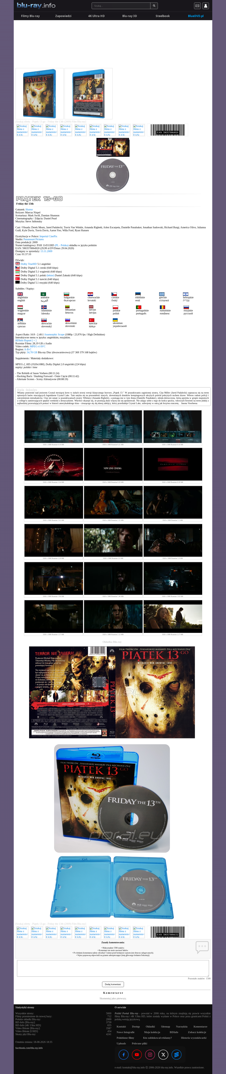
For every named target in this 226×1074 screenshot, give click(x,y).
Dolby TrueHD (29, 264)
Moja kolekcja (152, 1032)
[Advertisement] (113, 45)
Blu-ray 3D (129, 16)
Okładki (150, 1026)
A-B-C (27, 349)
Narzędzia (181, 1026)
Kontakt (121, 1026)
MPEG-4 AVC (37, 346)
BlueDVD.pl (196, 16)
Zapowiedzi (63, 16)
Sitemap (165, 1026)
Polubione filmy (125, 1037)
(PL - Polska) (61, 245)
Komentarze (200, 1026)
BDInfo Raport (25, 340)
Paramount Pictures (33, 239)
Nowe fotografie (126, 1032)
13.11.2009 (46, 251)
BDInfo (174, 1032)
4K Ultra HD (96, 16)
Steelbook (163, 16)
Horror (29, 209)
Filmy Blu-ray (30, 16)
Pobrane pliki (139, 1043)
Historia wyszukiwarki (193, 1037)
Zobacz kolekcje (197, 1032)
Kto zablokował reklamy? (157, 1037)
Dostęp (136, 1026)
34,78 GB (32, 352)
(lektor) (50, 275)
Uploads (121, 1043)
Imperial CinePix (48, 236)
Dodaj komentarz (113, 984)
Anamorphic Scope (54, 334)
